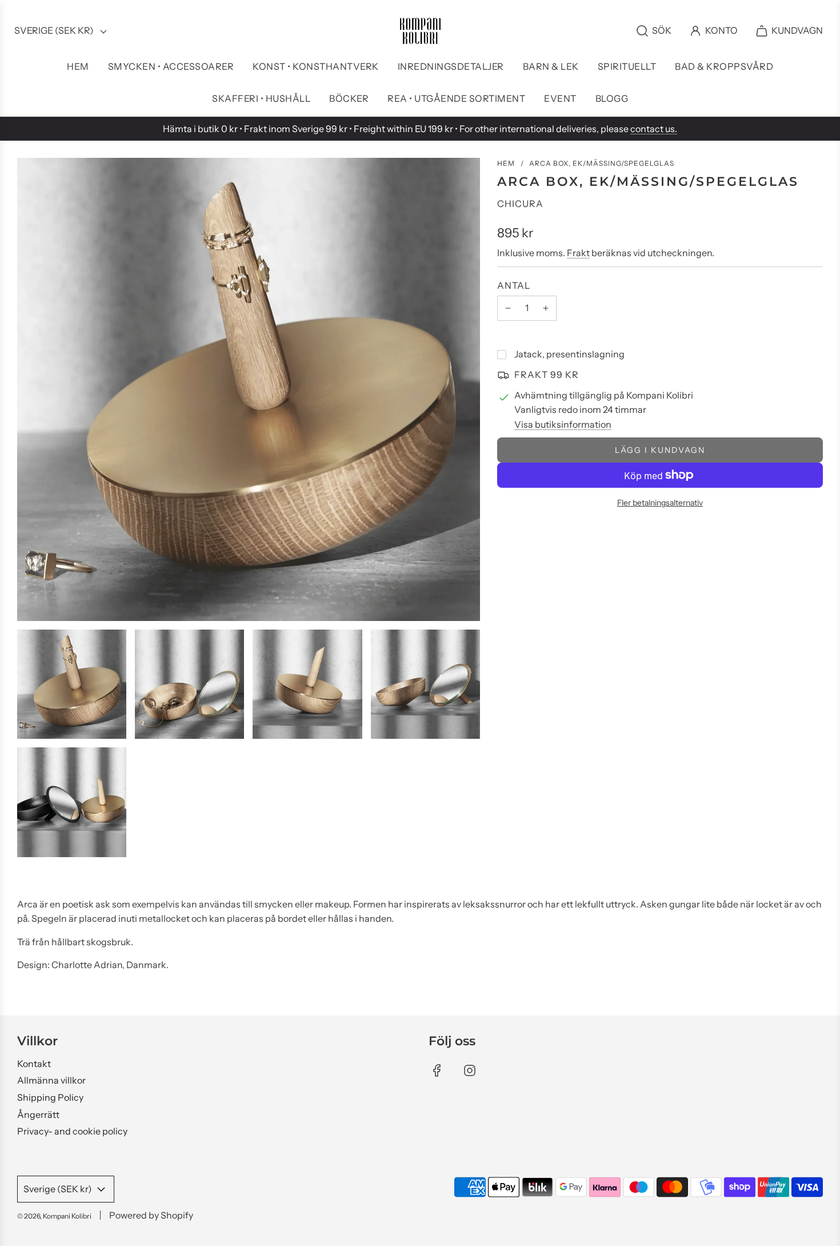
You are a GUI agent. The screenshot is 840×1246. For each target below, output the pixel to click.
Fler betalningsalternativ (660, 502)
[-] (508, 308)
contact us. (653, 128)
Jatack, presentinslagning (569, 354)
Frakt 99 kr (546, 374)
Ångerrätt (38, 1114)
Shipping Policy (50, 1097)
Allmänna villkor (51, 1080)
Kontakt (34, 1063)
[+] (545, 308)
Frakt (578, 252)
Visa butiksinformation (562, 424)
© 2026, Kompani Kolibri (54, 1216)
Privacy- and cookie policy (72, 1131)
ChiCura (520, 203)
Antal (513, 285)
